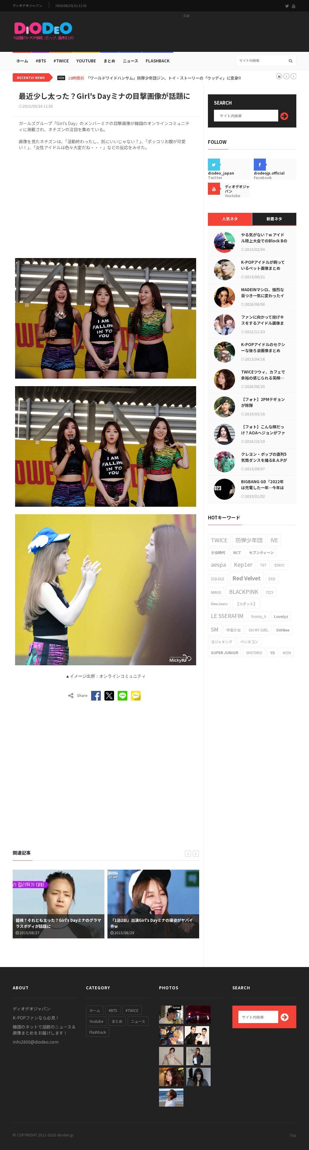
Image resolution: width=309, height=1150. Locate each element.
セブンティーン (261, 552)
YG (272, 652)
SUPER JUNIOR (224, 652)
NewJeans (219, 603)
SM (214, 629)
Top (293, 1135)
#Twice (61, 61)
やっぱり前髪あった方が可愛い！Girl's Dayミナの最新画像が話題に (153, 923)
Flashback (158, 61)
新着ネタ (274, 219)
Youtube (96, 1021)
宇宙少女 (233, 629)
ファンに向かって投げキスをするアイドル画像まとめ (262, 323)
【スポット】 (246, 603)
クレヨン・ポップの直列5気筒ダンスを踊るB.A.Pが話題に (264, 460)
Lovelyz (281, 616)
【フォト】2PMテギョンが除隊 (263, 402)
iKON (287, 652)
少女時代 (218, 552)
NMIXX (216, 592)
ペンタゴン (249, 641)
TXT (263, 565)
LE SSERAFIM (227, 615)
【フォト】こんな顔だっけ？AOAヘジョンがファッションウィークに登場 (263, 433)
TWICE (219, 540)
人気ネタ (230, 219)
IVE (274, 540)
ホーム (22, 61)
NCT (237, 552)
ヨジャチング (221, 641)
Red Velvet (246, 578)
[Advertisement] (186, 33)
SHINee (282, 629)
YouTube (86, 61)
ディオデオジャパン (27, 5)
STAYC (279, 565)
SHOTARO (254, 652)
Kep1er (243, 564)
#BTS (41, 61)
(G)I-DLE (218, 578)
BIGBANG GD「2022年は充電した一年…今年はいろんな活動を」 (262, 487)
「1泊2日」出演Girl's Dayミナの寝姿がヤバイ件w (57, 923)
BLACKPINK (243, 591)
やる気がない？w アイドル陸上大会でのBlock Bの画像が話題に (264, 241)
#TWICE (132, 1010)
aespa (218, 564)
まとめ (109, 61)
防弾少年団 (249, 540)
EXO (272, 578)
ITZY (269, 592)
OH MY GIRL (258, 629)
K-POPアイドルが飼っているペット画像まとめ (263, 265)
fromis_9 (258, 616)
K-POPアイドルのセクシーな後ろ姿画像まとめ (263, 347)
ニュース (130, 61)
